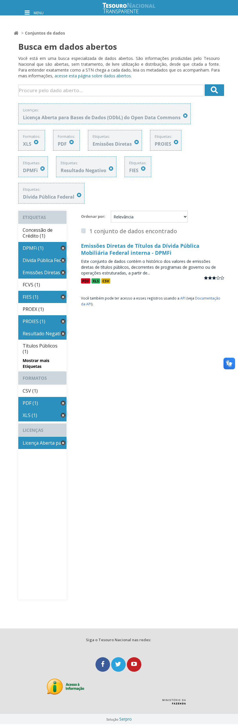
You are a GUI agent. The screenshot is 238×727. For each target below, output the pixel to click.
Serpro (125, 719)
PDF (85, 281)
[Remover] (185, 115)
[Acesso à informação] (65, 686)
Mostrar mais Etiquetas (36, 363)
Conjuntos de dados (45, 33)
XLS (96, 281)
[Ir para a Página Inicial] (133, 8)
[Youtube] (134, 664)
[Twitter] (119, 664)
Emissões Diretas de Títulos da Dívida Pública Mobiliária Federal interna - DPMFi (140, 249)
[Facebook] (103, 664)
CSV (105, 281)
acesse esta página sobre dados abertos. (93, 76)
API (182, 298)
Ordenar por (92, 216)
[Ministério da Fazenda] (174, 703)
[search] (214, 90)
